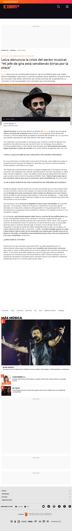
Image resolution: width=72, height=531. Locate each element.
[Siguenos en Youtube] (43, 507)
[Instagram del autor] (15, 123)
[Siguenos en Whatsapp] (69, 507)
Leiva (3, 74)
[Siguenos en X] (64, 507)
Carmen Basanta (9, 123)
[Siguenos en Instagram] (54, 507)
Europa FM (5, 50)
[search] (58, 6)
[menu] (67, 6)
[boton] (53, 491)
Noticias (13, 50)
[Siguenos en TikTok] (48, 507)
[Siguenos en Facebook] (59, 507)
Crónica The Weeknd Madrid (11, 1)
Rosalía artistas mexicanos (10, 2)
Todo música (21, 50)
